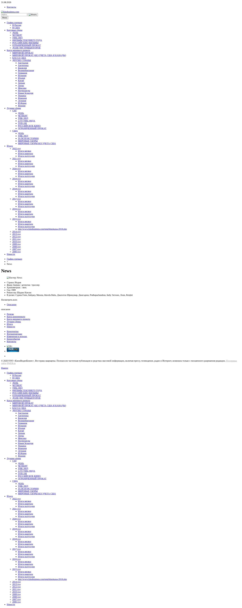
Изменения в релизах (17, 336)
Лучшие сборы (14, 108)
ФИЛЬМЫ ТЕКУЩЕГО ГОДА (27, 40)
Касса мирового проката (18, 50)
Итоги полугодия (26, 156)
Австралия (23, 63)
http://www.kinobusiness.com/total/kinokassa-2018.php (42, 229)
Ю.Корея (22, 103)
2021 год (16, 158)
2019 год (16, 178)
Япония (21, 105)
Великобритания (26, 70)
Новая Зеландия (25, 93)
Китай (21, 80)
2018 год (16, 189)
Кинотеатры (12, 331)
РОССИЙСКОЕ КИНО (29, 126)
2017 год (16, 199)
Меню (4, 18)
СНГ (14, 111)
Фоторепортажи (14, 334)
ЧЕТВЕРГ (17, 35)
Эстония (22, 100)
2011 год (16, 239)
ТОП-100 (22, 123)
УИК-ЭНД (17, 38)
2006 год (16, 252)
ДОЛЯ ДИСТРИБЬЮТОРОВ (26, 48)
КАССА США (19, 58)
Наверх (4, 368)
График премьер (14, 22)
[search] (33, 14)
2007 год (16, 249)
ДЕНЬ (15, 32)
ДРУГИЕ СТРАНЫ (21, 60)
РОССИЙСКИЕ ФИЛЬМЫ (25, 43)
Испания (22, 75)
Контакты (11, 7)
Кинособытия (13, 339)
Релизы (10, 314)
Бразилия (22, 68)
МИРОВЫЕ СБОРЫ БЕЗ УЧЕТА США (37, 143)
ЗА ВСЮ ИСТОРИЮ (28, 138)
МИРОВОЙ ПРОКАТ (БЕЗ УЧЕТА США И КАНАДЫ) (39, 55)
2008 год (16, 246)
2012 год (16, 236)
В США (16, 27)
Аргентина (23, 65)
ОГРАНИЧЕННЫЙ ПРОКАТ (26, 45)
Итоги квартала (25, 153)
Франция (22, 98)
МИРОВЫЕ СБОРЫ (28, 141)
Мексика (22, 88)
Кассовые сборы (14, 30)
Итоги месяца (24, 151)
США (15, 131)
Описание (11, 304)
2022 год (16, 148)
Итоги (10, 146)
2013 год (16, 234)
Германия (22, 73)
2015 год (16, 219)
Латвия (21, 83)
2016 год (16, 209)
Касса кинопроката (16, 316)
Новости (11, 254)
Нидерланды (24, 90)
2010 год (16, 241)
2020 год (16, 168)
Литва (21, 85)
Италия (21, 78)
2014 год (16, 231)
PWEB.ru (11, 363)
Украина (22, 95)
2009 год (16, 244)
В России (16, 25)
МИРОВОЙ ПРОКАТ (22, 53)
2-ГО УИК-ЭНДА (26, 121)
